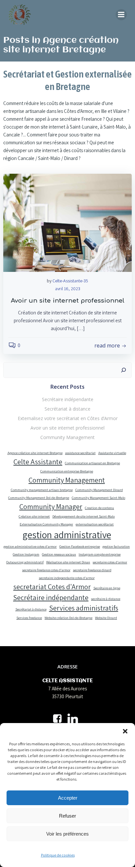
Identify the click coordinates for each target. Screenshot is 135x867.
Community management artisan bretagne (42, 489)
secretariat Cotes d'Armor (52, 586)
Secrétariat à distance (67, 409)
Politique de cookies (58, 855)
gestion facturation (116, 546)
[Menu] (121, 14)
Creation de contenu (99, 507)
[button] (125, 731)
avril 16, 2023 (67, 289)
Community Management (67, 437)
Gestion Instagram (26, 554)
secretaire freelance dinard (92, 570)
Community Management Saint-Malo (98, 497)
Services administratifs (83, 607)
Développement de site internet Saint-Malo (83, 516)
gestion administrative (67, 534)
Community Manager (50, 506)
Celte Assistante (37, 461)
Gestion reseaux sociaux (59, 554)
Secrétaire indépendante (67, 399)
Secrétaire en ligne (106, 588)
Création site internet (34, 516)
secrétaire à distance (105, 598)
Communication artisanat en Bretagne (92, 463)
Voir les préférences (67, 834)
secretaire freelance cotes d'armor (46, 570)
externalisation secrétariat (95, 524)
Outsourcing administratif (25, 562)
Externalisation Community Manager (46, 524)
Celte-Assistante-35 (70, 281)
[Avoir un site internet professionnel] (67, 222)
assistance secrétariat (80, 453)
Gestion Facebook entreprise (79, 546)
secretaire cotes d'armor (110, 562)
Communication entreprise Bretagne (66, 471)
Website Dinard (106, 617)
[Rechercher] (123, 370)
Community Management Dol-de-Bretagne (38, 497)
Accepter (67, 798)
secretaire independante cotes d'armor (67, 577)
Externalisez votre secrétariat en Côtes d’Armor (68, 418)
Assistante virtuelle (112, 453)
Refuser (67, 816)
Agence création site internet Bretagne (35, 453)
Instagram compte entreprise (100, 554)
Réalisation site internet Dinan (68, 562)
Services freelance (29, 617)
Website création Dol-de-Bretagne (68, 617)
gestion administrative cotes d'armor (30, 546)
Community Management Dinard (99, 489)
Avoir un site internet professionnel (67, 428)
